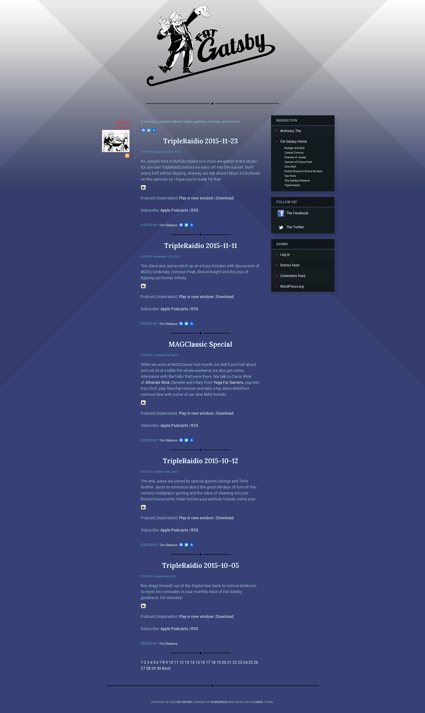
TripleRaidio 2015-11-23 (200, 141)
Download (225, 198)
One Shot (290, 166)
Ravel (259, 702)
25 (250, 662)
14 (192, 662)
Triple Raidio (292, 185)
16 (203, 662)
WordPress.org (292, 286)
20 (224, 662)
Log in (285, 254)
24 (245, 662)
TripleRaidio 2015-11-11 (200, 245)
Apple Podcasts (174, 210)
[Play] (143, 188)
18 (213, 662)
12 (181, 662)
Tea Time (290, 176)
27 (143, 668)
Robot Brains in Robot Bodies (303, 171)
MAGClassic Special (200, 344)
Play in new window (196, 198)
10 (171, 662)
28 (148, 668)
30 (159, 668)
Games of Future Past (298, 162)
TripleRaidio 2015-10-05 (200, 565)
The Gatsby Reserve (297, 180)
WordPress (219, 702)
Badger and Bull (294, 148)
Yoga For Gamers (228, 382)
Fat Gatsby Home (293, 141)
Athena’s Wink (157, 382)
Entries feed (289, 265)
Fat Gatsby (184, 702)
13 (187, 662)
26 (256, 662)
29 (153, 668)
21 (229, 662)
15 (197, 662)
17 (208, 662)
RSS (194, 210)
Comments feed (292, 276)
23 (240, 662)
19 (218, 662)
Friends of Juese (295, 157)
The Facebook (297, 213)
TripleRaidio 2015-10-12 (200, 461)
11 (176, 662)
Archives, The (290, 131)
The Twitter (295, 227)
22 (234, 662)
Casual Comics (293, 152)
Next (166, 668)
